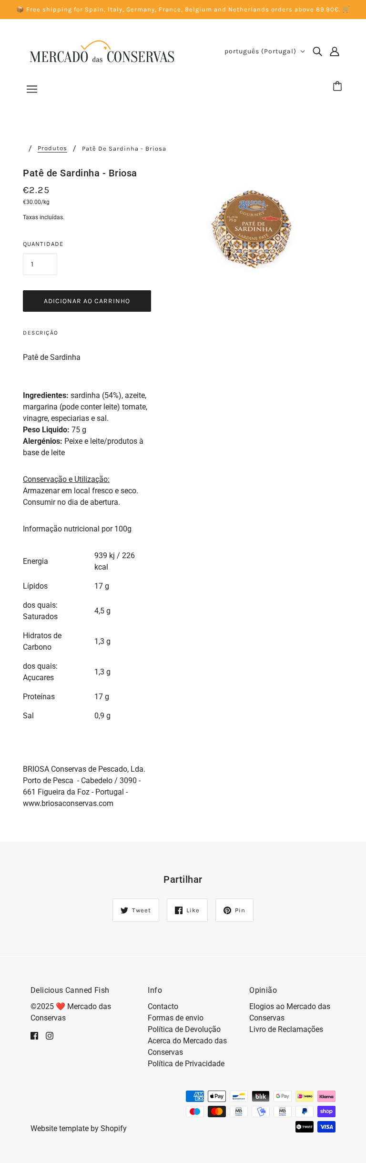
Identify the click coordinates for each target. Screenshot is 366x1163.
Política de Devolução (184, 1029)
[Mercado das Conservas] (101, 50)
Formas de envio (175, 1017)
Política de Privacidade (186, 1063)
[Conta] (334, 51)
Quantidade (43, 243)
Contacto (163, 1006)
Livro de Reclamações (286, 1029)
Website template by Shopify (78, 1128)
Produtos (52, 148)
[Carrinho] (339, 87)
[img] (317, 51)
